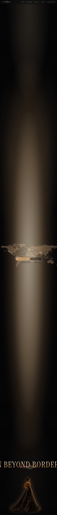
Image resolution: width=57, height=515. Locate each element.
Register (36, 2)
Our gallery (35, 258)
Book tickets (51, 2)
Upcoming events (22, 258)
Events (23, 2)
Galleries (29, 2)
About (43, 2)
